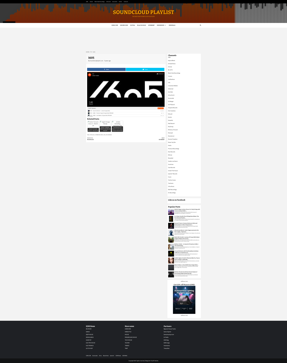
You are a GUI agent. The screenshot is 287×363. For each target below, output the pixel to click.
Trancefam (166, 348)
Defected (108, 1)
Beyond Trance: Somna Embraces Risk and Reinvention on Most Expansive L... (185, 223)
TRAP (126, 348)
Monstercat (171, 136)
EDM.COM (115, 25)
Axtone (91, 1)
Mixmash (90, 138)
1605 (87, 1)
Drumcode (124, 25)
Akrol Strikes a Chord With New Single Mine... (186, 265)
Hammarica (167, 345)
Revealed (170, 158)
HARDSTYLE (128, 332)
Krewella (170, 120)
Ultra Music (171, 186)
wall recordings (108, 134)
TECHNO (127, 343)
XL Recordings (172, 193)
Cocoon (170, 76)
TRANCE (127, 345)
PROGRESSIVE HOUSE (131, 337)
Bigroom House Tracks (170, 329)
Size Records (171, 167)
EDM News (160, 25)
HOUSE (127, 334)
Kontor (120, 1)
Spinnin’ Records (172, 174)
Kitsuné (170, 114)
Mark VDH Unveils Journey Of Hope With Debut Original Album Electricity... (186, 237)
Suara (169, 177)
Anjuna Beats (171, 60)
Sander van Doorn (173, 161)
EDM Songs (167, 343)
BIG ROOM (88, 329)
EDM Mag (166, 340)
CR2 (169, 82)
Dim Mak (170, 92)
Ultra (132, 25)
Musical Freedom (172, 139)
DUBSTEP (88, 340)
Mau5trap (170, 126)
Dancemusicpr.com (169, 334)
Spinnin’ (151, 25)
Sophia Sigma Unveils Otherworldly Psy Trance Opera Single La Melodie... (187, 258)
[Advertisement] (143, 38)
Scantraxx (170, 164)
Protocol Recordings (173, 148)
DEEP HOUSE (89, 334)
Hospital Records (172, 108)
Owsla (169, 145)
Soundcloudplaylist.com (97, 61)
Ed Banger (171, 101)
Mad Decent (171, 123)
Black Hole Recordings (100, 1)
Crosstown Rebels (173, 86)
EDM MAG (172, 25)
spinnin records (99, 134)
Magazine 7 (148, 360)
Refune (170, 155)
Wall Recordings (172, 189)
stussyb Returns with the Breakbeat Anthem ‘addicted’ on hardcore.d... (186, 251)
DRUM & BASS (90, 337)
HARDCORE (128, 329)
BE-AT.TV (170, 70)
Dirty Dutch (114, 1)
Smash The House (173, 170)
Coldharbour (171, 79)
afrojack (92, 134)
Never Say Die (172, 142)
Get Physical (171, 104)
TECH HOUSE (128, 340)
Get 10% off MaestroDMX (184, 285)
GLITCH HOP (89, 348)
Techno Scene (172, 180)
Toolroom (126, 1)
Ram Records (171, 152)
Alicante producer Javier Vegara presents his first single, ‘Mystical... (186, 230)
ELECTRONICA (89, 345)
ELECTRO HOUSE (90, 343)
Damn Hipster (167, 332)
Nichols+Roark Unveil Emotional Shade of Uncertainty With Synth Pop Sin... (185, 272)
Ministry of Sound (173, 130)
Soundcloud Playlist (143, 12)
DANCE (88, 332)
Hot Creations (171, 111)
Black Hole (141, 25)
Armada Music (172, 63)
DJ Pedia (166, 337)
